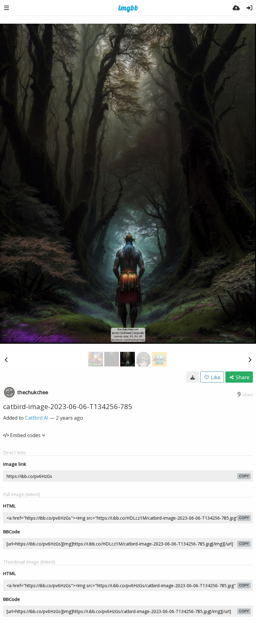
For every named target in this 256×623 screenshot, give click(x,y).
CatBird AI (36, 417)
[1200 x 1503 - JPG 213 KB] (192, 377)
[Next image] (250, 359)
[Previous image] (6, 359)
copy (244, 476)
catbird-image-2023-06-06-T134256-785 (67, 406)
